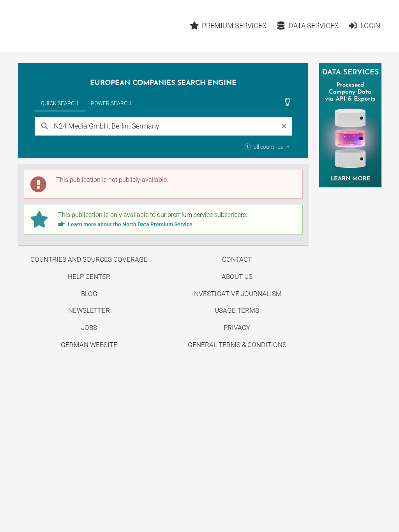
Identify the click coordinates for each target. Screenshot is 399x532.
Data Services (314, 25)
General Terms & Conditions (237, 345)
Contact (237, 259)
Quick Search (59, 103)
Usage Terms (237, 310)
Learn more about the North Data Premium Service (129, 224)
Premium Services (234, 25)
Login (370, 25)
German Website (89, 345)
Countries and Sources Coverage (89, 259)
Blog (89, 294)
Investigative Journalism (237, 294)
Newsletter (89, 310)
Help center (89, 276)
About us (237, 276)
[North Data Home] (63, 26)
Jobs (89, 327)
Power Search (111, 103)
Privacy (237, 327)
